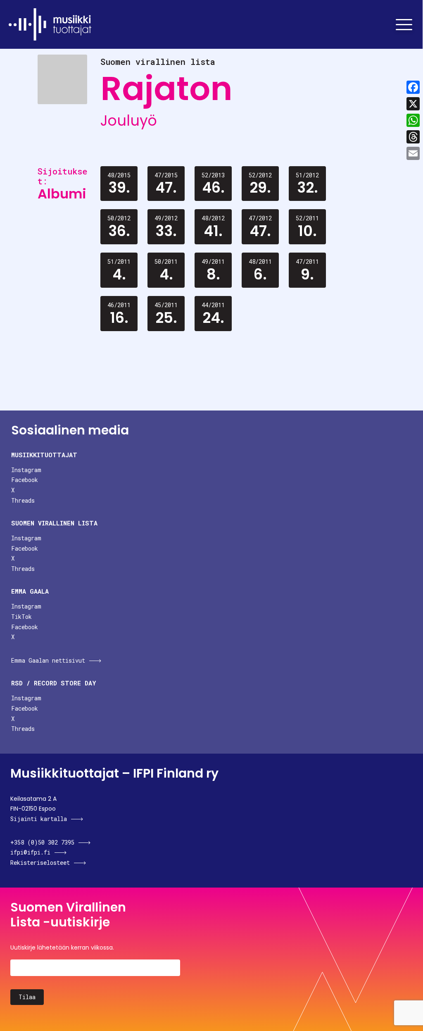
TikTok (21, 617)
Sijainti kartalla (38, 819)
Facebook (24, 480)
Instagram (26, 470)
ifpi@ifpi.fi (30, 852)
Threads (23, 500)
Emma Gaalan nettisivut (48, 660)
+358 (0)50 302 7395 (42, 842)
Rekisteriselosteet (40, 862)
